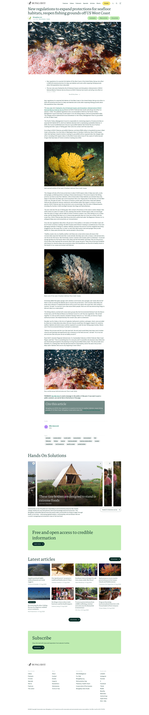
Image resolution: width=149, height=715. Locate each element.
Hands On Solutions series (109, 510)
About (54, 674)
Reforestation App (81, 681)
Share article (103, 18)
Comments (92, 18)
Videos (72, 3)
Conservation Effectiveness (84, 686)
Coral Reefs (67, 438)
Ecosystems (77, 438)
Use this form (55, 396)
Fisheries (48, 441)
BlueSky (102, 691)
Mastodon (103, 693)
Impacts (54, 681)
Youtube (102, 678)
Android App (103, 696)
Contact (54, 676)
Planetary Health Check (83, 683)
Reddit (102, 688)
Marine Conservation (86, 441)
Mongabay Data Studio (82, 688)
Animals (48, 438)
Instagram (103, 676)
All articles (114, 559)
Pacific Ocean (71, 444)
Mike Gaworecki (54, 426)
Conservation (57, 438)
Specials (85, 3)
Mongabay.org (80, 678)
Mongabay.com (37, 17)
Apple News (103, 698)
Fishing (56, 441)
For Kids (78, 676)
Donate (106, 3)
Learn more (37, 544)
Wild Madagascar (81, 674)
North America (42, 19)
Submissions (55, 686)
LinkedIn (102, 674)
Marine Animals (72, 441)
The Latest (31, 688)
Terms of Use (56, 688)
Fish (95, 438)
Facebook (103, 683)
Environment (87, 438)
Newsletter (37, 647)
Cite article (114, 18)
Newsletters (55, 683)
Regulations (49, 444)
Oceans (48, 19)
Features (65, 3)
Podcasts (78, 3)
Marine (63, 441)
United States (81, 444)
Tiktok (102, 686)
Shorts (98, 3)
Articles (92, 3)
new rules (49, 108)
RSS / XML (103, 701)
